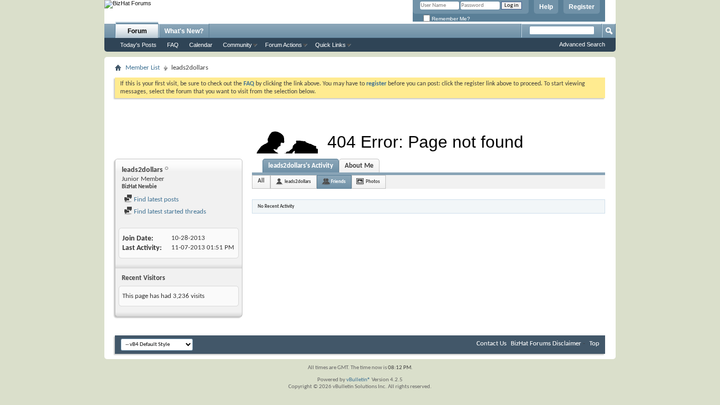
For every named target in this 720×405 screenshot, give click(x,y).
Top (594, 343)
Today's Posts (138, 45)
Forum (137, 31)
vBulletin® (358, 380)
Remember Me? (450, 19)
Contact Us (491, 343)
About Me (359, 165)
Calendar (200, 45)
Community (237, 45)
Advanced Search (582, 44)
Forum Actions (283, 45)
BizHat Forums (531, 343)
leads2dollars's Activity (300, 165)
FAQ (173, 45)
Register (582, 7)
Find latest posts (155, 199)
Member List (142, 67)
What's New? (183, 31)
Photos (373, 181)
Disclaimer (566, 343)
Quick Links (330, 45)
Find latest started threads (169, 211)
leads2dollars (298, 181)
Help (546, 7)
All (261, 181)
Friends (338, 181)
